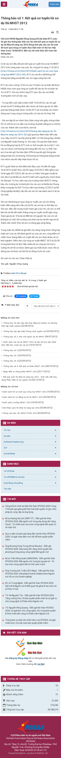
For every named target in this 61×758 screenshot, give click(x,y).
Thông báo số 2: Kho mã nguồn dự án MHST (23, 337)
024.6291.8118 (32, 750)
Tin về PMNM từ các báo (14, 477)
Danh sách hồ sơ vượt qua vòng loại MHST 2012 (24, 392)
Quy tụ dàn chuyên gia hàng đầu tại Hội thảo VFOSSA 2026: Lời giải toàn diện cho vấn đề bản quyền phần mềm (30, 537)
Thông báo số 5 (10, 361)
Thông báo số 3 (10, 350)
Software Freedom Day (14, 442)
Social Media (9, 453)
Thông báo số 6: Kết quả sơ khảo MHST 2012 (24, 366)
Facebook (22, 296)
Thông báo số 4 (10, 355)
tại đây (40, 664)
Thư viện (7, 489)
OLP (5, 448)
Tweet (35, 296)
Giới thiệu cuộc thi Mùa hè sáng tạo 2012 (21, 408)
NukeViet (21, 753)
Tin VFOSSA (9, 471)
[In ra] (52, 32)
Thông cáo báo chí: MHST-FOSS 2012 (20, 413)
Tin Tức (7, 430)
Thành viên (54, 4)
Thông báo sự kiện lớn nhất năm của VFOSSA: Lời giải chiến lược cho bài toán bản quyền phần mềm (30, 621)
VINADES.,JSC (42, 753)
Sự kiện (7, 436)
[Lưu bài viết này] (58, 32)
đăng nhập (23, 658)
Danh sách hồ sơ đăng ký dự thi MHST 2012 (23, 397)
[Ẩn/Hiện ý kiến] (27, 306)
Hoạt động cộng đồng (13, 483)
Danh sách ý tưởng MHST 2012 (17, 402)
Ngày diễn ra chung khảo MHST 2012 (20, 371)
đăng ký (13, 658)
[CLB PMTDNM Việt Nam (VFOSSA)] (30, 4)
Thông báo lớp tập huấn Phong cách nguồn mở (24, 331)
